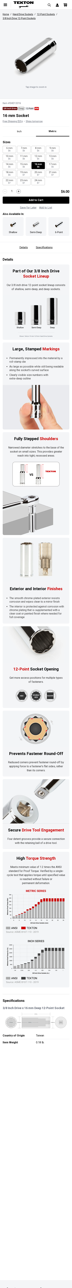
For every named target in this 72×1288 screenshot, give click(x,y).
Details (23, 247)
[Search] (49, 4)
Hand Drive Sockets (23, 14)
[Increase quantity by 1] (18, 191)
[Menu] (5, 4)
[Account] (57, 4)
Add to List (45, 207)
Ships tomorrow (34, 121)
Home (6, 14)
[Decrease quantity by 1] (5, 191)
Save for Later (28, 207)
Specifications (44, 247)
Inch (19, 131)
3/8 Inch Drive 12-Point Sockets (19, 18)
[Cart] (65, 4)
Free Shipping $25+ (13, 121)
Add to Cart (36, 200)
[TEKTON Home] (27, 4)
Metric (52, 131)
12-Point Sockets (46, 14)
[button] (36, 55)
